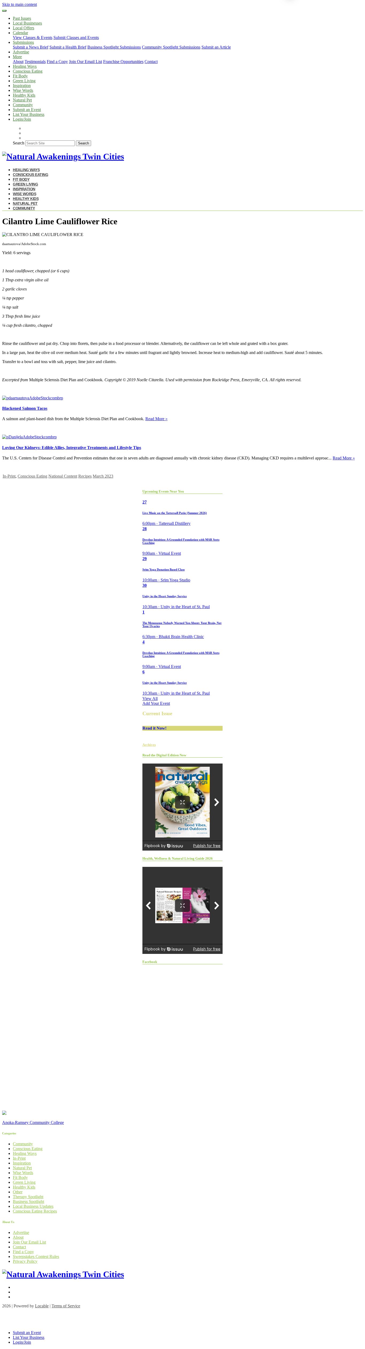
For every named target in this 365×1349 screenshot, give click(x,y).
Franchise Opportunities (123, 61)
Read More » (156, 418)
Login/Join (22, 119)
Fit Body (20, 76)
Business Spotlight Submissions (114, 47)
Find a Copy (57, 61)
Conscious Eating (27, 71)
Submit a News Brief (30, 47)
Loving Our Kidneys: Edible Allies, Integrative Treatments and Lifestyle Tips (71, 447)
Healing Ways (25, 66)
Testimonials (35, 61)
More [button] (17, 56)
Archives (149, 745)
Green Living (24, 80)
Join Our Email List (85, 61)
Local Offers (23, 28)
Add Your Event (156, 703)
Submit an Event (27, 109)
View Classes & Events (32, 37)
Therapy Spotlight (28, 1196)
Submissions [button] (23, 42)
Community (23, 105)
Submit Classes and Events (76, 37)
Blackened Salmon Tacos (24, 408)
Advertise (21, 52)
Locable (42, 1306)
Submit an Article (216, 47)
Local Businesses (27, 23)
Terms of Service (66, 1306)
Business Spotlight (28, 1201)
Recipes (85, 476)
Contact (151, 61)
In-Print (9, 476)
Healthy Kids (24, 95)
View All (150, 698)
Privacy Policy (25, 1261)
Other (17, 1192)
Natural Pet (22, 100)
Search (18, 143)
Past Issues (22, 18)
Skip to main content (19, 4)
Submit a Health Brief (67, 47)
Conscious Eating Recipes (35, 1211)
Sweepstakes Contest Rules (36, 1256)
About (18, 61)
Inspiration (22, 85)
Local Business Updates (33, 1206)
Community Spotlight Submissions (171, 47)
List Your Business (28, 114)
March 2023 (103, 476)
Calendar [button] (20, 32)
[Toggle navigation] (4, 10)
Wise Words (23, 90)
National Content (62, 476)
